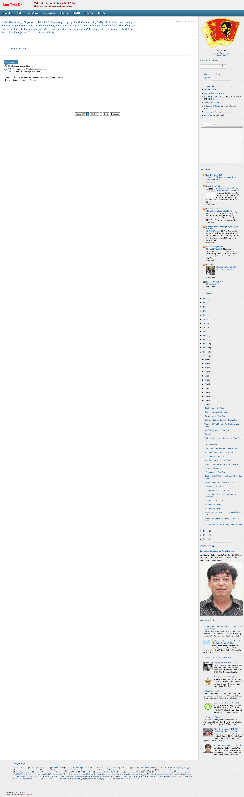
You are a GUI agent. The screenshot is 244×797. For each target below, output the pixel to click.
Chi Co (166, 768)
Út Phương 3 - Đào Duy (213, 504)
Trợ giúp (101, 12)
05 (206, 388)
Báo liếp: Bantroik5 (214, 175)
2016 (205, 335)
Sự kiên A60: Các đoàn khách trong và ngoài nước (221, 178)
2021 (205, 315)
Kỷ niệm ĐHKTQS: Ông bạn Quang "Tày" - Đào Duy (223, 477)
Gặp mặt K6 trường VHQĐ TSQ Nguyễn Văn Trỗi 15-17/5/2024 (226, 730)
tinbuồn (125, 776)
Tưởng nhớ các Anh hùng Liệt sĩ (226, 677)
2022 (205, 311)
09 (206, 372)
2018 (205, 327)
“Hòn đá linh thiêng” (212, 717)
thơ (112, 776)
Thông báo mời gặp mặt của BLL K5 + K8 (221, 211)
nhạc (98, 774)
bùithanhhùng (113, 768)
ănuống (40, 768)
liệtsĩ (138, 772)
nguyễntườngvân (71, 774)
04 (206, 392)
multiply (165, 772)
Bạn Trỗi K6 (12, 4)
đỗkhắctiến (132, 770)
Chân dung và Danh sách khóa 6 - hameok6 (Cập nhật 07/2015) (223, 627)
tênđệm (73, 776)
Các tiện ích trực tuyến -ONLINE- (227, 703)
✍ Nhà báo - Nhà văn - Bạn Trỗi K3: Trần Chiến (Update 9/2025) (226, 642)
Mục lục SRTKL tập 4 (214, 249)
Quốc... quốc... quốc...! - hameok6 (217, 412)
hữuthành (38, 772)
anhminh (25, 768)
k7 (81, 772)
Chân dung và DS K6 (212, 106)
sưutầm (54, 776)
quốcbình (187, 774)
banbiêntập (68, 768)
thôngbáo (105, 776)
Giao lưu (161, 770)
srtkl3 (39, 776)
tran (175, 776)
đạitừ (96, 770)
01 (206, 404)
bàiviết (55, 767)
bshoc (94, 768)
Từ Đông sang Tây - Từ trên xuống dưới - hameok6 (223, 524)
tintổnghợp (151, 776)
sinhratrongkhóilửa (19, 776)
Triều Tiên (46, 778)
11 (206, 363)
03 (206, 396)
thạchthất (80, 776)
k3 (54, 772)
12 (206, 359)
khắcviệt (98, 772)
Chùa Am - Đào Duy (212, 444)
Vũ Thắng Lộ (143, 778)
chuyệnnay (188, 768)
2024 (205, 303)
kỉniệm (121, 772)
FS (146, 770)
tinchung (136, 776)
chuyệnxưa (20, 770)
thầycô (87, 776)
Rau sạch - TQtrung (211, 468)
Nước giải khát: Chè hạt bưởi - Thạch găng (220, 420)
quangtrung (160, 774)
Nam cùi (179, 772)
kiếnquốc (105, 772)
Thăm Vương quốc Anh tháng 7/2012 (218, 657)
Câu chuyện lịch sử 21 (213, 691)
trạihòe (168, 776)
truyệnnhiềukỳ (65, 778)
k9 (91, 772)
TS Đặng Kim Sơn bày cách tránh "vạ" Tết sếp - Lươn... (222, 439)
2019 (205, 323)
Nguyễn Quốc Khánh (29, 774)
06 (206, 384)
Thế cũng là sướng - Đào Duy (215, 500)
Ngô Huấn (187, 772)
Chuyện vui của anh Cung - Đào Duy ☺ (219, 482)
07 (206, 380)
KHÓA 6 (207, 115)
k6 (69, 772)
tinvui (161, 776)
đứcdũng (140, 770)
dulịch (52, 770)
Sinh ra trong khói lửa (215, 246)
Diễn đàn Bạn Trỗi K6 (211, 74)
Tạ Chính (65, 776)
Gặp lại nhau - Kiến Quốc (214, 408)
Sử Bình (46, 776)
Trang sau (115, 114)
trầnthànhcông (36, 778)
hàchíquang (171, 770)
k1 (44, 772)
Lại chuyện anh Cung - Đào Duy (216, 490)
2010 (205, 531)
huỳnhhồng (19, 772)
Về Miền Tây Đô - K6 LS (214, 486)
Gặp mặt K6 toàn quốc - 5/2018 (226, 662)
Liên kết (76, 12)
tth (86, 778)
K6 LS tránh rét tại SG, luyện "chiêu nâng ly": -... (223, 464)
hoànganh (189, 770)
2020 (205, 319)
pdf (104, 774)
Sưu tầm (64, 12)
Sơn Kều (32, 776)
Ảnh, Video (33, 12)
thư (119, 776)
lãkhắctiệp (131, 772)
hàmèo (178, 770)
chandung (157, 768)
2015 (205, 339)
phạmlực (123, 774)
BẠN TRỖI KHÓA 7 (214, 281)
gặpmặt (152, 770)
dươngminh (81, 770)
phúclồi (153, 774)
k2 (49, 772)
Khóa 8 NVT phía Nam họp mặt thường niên (221, 448)
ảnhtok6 (33, 768)
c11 (121, 768)
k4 (59, 772)
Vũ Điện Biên (132, 778)
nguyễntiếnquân (57, 774)
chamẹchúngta (145, 768)
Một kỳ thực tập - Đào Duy (214, 472)
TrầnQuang (25, 778)
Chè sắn (207, 434)
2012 (205, 352)
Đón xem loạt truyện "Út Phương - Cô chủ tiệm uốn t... (222, 519)
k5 (64, 772)
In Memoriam (49, 12)
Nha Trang (89, 774)
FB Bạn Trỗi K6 (221, 55)
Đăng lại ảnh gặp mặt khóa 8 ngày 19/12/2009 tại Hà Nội (226, 268)
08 (206, 376)
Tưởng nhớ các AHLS (212, 102)
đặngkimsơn (114, 770)
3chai (14, 768)
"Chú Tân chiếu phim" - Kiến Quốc (217, 460)
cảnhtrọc (127, 768)
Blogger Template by (19, 795)
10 (206, 367)
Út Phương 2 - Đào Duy (213, 508)
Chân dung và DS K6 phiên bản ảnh (217, 112)
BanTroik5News (212, 208)
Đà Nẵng (89, 770)
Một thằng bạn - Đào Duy (214, 456)
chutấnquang (178, 768)
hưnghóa (28, 772)
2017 (205, 331)
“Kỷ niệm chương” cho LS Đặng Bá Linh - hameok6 (220, 495)
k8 (86, 772)
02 (206, 400)
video (99, 779)
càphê (134, 768)
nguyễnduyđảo (42, 774)
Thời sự (20, 12)
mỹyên (171, 772)
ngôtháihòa (16, 774)
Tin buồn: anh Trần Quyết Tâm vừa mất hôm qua (227, 189)
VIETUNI (7, 72)
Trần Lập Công (182, 776)
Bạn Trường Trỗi (213, 186)
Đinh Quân (123, 770)
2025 (205, 298)
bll (88, 768)
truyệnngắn (54, 778)
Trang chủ (7, 12)
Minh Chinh (158, 772)
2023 (205, 307)
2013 (205, 348)
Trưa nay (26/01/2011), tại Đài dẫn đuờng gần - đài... (222, 425)
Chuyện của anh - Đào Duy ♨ (215, 416)
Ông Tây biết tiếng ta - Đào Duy (216, 430)
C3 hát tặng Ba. (211, 284)
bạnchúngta (79, 768)
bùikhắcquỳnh (103, 768)
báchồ (48, 768)
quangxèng (170, 774)
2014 (205, 343)
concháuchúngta (34, 770)
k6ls (76, 772)
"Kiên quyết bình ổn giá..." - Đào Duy (218, 452)
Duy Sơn (60, 770)
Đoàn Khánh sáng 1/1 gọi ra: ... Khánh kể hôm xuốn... (222, 513)
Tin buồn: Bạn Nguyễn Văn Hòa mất (217, 550)
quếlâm (178, 774)
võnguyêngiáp (108, 778)
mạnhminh (148, 772)
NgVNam (81, 774)
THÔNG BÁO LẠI (213, 231)
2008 (205, 539)
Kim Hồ (113, 772)
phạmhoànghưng (113, 774)
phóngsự (132, 774)
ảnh (19, 768)
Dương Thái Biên (70, 770)
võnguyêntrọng (120, 778)
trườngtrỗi (77, 779)
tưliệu (91, 778)
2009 (205, 535)
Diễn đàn (89, 12)
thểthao (96, 776)
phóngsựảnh (141, 774)
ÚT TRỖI (210, 264)
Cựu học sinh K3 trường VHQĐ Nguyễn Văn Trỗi (222, 227)
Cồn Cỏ (45, 770)
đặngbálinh (104, 770)
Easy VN (7, 69)
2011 (205, 356)
